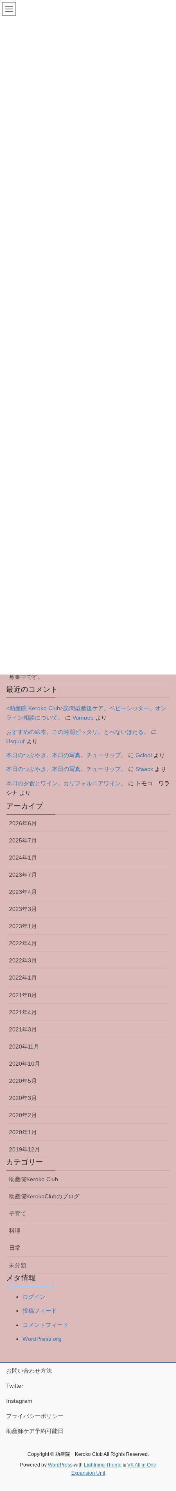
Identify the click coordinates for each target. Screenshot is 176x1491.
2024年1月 (23, 857)
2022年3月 (23, 960)
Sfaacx (144, 769)
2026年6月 (23, 823)
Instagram (19, 1401)
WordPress (60, 1465)
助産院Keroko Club (33, 1179)
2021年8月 (23, 995)
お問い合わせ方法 (29, 1370)
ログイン (34, 1296)
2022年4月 (23, 943)
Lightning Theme (103, 1465)
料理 (14, 1230)
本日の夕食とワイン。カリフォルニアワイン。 (66, 783)
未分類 (17, 1265)
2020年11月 (24, 1046)
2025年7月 (23, 840)
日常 (14, 1247)
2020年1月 (23, 1132)
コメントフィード (45, 1325)
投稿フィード (40, 1310)
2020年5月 (23, 1081)
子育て (17, 1213)
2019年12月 (24, 1149)
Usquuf (15, 741)
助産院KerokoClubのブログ (44, 1196)
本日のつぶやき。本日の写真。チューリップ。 (66, 755)
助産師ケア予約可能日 (34, 1431)
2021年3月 (23, 1029)
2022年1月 (23, 977)
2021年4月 (23, 1012)
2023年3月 (23, 909)
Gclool (143, 755)
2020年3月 (23, 1098)
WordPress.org (42, 1338)
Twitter (14, 1385)
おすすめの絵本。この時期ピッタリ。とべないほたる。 (77, 732)
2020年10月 (24, 1063)
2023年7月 (23, 874)
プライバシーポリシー (34, 1416)
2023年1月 (23, 926)
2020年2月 (23, 1115)
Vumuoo (83, 717)
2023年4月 (23, 892)
